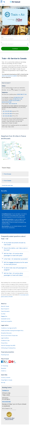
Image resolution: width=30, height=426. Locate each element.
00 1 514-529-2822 (7, 111)
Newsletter (3, 368)
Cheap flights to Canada (6, 380)
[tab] (15, 174)
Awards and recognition (6, 321)
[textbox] (15, 38)
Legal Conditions (5, 338)
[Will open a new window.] (2, 362)
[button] (15, 48)
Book (3, 4)
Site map (3, 382)
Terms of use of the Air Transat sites (9, 335)
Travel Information (5, 311)
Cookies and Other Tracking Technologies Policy (12, 330)
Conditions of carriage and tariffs (9, 328)
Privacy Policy (4, 343)
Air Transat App (4, 365)
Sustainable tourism (5, 318)
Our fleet (3, 313)
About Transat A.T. (5, 308)
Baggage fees (4, 316)
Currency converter (5, 377)
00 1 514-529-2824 (7, 116)
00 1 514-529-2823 (7, 113)
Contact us (3, 370)
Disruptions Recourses (6, 333)
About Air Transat (5, 306)
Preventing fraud (5, 354)
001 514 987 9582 (6, 401)
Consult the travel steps (7, 185)
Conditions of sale (5, 340)
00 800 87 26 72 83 (18, 97)
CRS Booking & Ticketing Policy (8, 348)
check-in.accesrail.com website (9, 75)
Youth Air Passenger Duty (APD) (8, 345)
